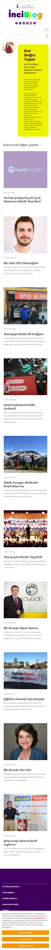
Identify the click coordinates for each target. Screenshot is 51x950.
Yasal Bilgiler (8, 892)
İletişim (5, 910)
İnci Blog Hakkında (10, 886)
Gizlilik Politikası (9, 898)
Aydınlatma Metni (10, 904)
